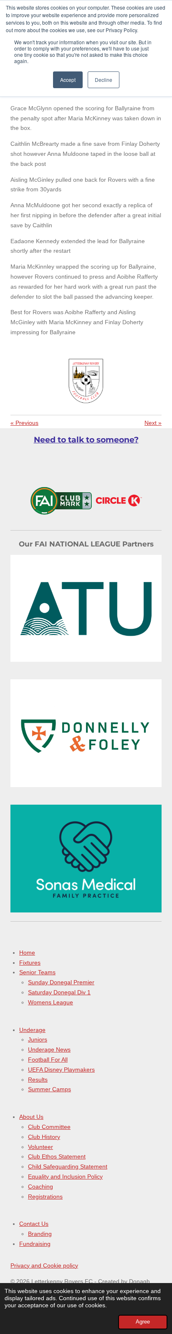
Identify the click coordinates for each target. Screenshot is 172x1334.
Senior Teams (37, 972)
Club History (44, 1136)
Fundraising (35, 1243)
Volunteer (40, 1146)
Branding (40, 1233)
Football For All (48, 1059)
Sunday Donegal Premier (61, 982)
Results (38, 1079)
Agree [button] (143, 1322)
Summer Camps (49, 1089)
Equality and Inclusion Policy (65, 1176)
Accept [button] (68, 79)
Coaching (40, 1186)
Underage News (49, 1049)
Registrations (45, 1196)
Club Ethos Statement (57, 1156)
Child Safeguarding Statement (67, 1166)
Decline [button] (103, 79)
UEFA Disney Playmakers (61, 1069)
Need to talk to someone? (86, 440)
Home (27, 952)
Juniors (37, 1039)
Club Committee (49, 1126)
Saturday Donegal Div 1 (59, 992)
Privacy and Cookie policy (44, 1265)
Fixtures (29, 962)
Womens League (50, 1002)
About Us (31, 1116)
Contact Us (33, 1223)
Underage (32, 1030)
